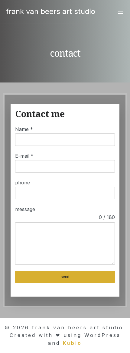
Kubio (72, 343)
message (25, 209)
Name (24, 129)
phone (22, 183)
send (65, 276)
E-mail (24, 156)
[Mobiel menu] (120, 11)
